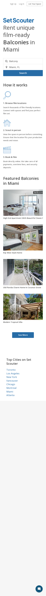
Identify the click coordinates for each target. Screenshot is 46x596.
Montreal (11, 387)
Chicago (10, 384)
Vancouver (12, 380)
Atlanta (10, 395)
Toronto (11, 369)
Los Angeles (12, 373)
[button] (13, 4)
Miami (9, 391)
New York (11, 377)
